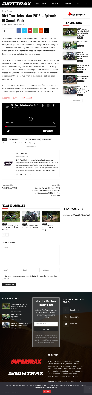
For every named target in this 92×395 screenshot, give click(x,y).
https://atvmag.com (22, 157)
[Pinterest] (30, 30)
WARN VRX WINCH (9, 188)
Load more (76, 101)
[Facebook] (19, 30)
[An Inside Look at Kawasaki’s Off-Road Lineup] (70, 68)
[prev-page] (3, 234)
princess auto (46, 139)
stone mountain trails (10, 143)
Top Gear (81, 81)
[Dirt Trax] (9, 3)
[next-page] (7, 234)
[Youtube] (29, 174)
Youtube (73, 324)
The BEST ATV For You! (81, 215)
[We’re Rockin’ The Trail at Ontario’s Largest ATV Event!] (70, 90)
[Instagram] (21, 174)
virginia (34, 143)
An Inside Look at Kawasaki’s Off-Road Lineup (83, 67)
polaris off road (34, 139)
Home (4, 11)
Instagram (74, 317)
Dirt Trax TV (8, 24)
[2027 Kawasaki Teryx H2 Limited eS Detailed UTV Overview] (70, 32)
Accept (46, 391)
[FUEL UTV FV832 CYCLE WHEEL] (70, 79)
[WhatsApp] (35, 30)
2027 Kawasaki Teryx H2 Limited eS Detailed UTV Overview (10, 228)
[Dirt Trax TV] (8, 163)
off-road (24, 139)
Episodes (81, 46)
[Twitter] (24, 30)
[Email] (46, 30)
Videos (9, 11)
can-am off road (14, 139)
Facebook (74, 310)
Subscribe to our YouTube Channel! (17, 98)
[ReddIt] (41, 30)
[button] (86, 4)
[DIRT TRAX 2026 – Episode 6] (70, 45)
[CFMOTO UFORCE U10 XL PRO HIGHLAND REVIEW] (70, 56)
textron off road (24, 143)
